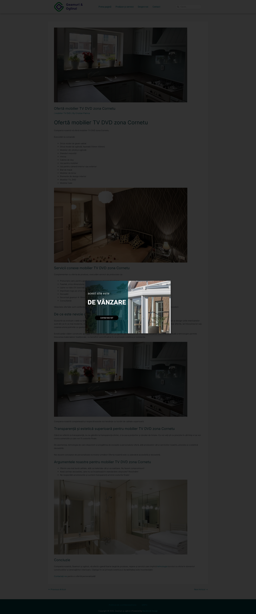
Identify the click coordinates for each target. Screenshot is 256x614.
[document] (128, 307)
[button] (167, 284)
